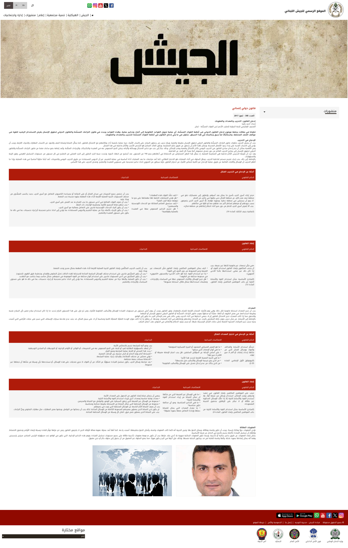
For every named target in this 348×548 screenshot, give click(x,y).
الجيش (85, 15)
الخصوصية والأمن (275, 522)
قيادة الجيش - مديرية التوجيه (307, 522)
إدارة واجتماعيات (13, 15)
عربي (9, 5)
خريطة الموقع (258, 522)
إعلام (41, 15)
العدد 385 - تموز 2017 (244, 116)
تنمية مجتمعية (56, 15)
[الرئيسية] (336, 10)
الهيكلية (73, 15)
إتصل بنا (288, 522)
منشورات (30, 15)
